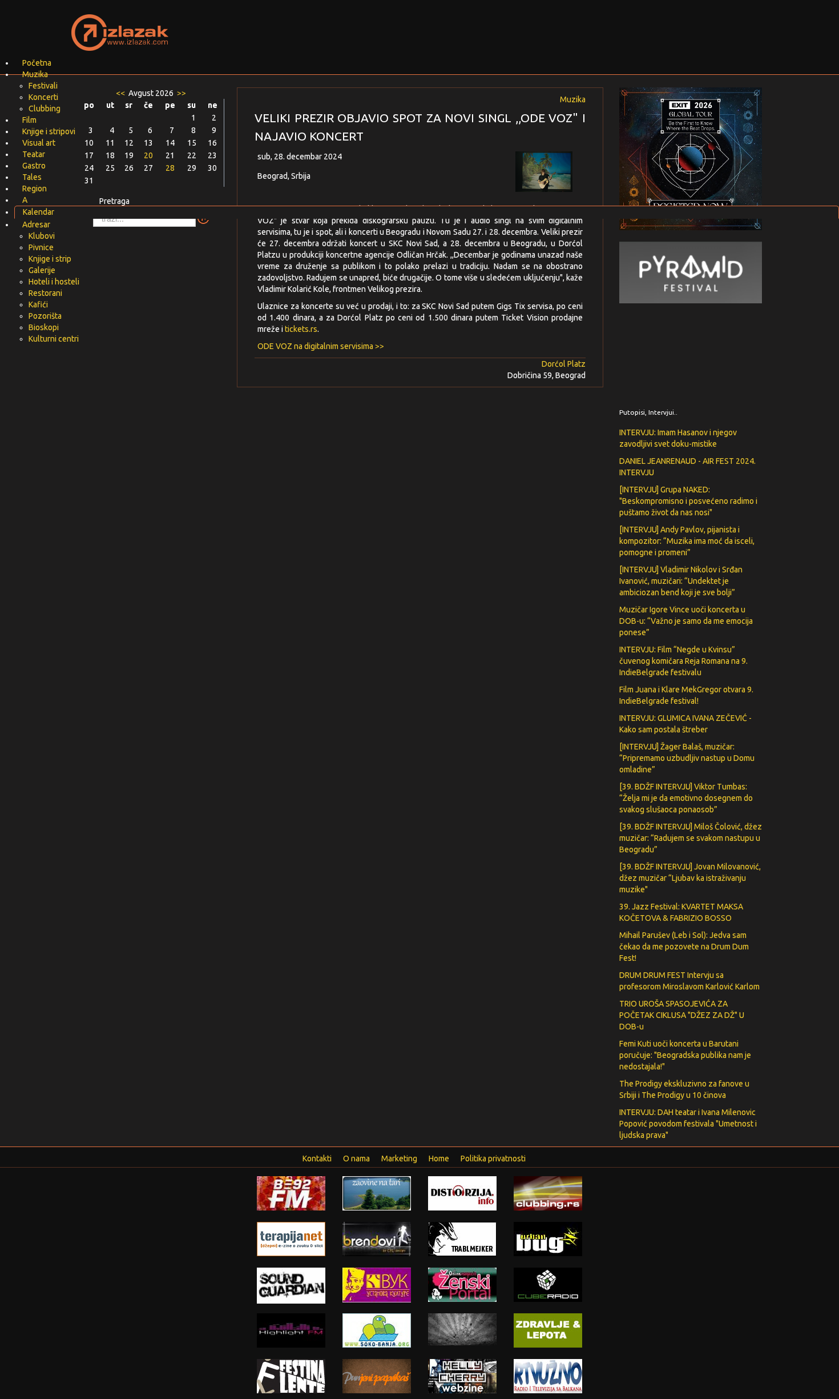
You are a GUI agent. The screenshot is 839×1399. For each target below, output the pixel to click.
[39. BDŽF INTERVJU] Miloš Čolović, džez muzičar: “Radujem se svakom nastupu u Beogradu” (690, 838)
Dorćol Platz (564, 363)
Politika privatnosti (493, 1158)
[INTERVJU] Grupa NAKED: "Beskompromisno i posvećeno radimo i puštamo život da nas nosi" (688, 501)
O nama (356, 1158)
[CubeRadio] (548, 1284)
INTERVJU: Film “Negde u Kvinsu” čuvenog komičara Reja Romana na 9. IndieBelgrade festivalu (683, 661)
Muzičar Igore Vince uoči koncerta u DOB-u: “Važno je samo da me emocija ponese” (686, 621)
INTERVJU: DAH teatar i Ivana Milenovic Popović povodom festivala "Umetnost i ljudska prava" (688, 1124)
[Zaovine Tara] (376, 1192)
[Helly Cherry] (462, 1375)
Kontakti (317, 1158)
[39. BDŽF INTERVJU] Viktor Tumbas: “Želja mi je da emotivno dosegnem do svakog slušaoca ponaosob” (686, 798)
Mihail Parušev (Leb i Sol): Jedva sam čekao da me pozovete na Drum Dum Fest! (684, 947)
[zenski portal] (462, 1284)
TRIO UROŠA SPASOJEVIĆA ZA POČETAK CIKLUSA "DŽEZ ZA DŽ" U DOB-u (681, 1015)
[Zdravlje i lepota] (548, 1329)
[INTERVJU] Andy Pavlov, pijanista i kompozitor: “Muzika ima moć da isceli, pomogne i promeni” (687, 541)
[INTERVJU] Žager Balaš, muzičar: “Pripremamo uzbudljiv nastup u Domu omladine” (687, 758)
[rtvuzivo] (548, 1375)
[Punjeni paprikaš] (376, 1375)
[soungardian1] (291, 1284)
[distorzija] (462, 1192)
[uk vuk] (376, 1284)
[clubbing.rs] (548, 1192)
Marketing (399, 1158)
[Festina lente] (291, 1375)
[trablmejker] (462, 1238)
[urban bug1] (548, 1238)
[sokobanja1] (376, 1329)
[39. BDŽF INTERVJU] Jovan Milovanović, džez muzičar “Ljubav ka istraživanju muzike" (690, 878)
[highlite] (291, 1329)
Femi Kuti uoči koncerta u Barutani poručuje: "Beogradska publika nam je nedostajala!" (685, 1055)
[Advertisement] (554, 25)
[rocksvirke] (462, 1328)
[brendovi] (376, 1238)
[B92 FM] (291, 1192)
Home (439, 1158)
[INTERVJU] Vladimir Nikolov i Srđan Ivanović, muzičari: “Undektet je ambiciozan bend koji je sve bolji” (681, 581)
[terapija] (291, 1238)
